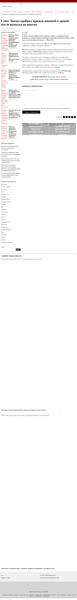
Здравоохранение (5, 199)
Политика (3, 219)
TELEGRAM (60, 77)
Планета (3, 217)
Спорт (2, 232)
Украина (3, 237)
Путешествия (4, 227)
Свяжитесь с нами (5, 578)
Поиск (2, 247)
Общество (3, 214)
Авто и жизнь (4, 184)
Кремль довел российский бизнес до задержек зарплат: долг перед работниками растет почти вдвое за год (15, 93)
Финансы (3, 240)
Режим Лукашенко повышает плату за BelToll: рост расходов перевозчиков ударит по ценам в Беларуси (14, 74)
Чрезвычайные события (6, 242)
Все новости (4, 189)
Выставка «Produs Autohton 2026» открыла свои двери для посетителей (10, 148)
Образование (4, 212)
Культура (3, 204)
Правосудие (4, 224)
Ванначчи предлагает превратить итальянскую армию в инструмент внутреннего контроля (13, 132)
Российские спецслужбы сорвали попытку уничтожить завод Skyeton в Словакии (11, 154)
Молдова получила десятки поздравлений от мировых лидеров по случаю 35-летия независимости (15, 113)
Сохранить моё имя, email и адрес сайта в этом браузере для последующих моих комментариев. (47, 108)
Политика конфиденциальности (47, 575)
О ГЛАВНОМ (4, 209)
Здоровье (3, 197)
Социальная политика (6, 229)
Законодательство (5, 194)
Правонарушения (5, 222)
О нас (2, 575)
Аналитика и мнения (6, 187)
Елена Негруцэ (10, 28)
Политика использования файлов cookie (49, 578)
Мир (2, 17)
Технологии (4, 235)
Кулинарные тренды (6, 202)
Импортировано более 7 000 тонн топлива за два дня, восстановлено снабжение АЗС (10, 160)
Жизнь (2, 192)
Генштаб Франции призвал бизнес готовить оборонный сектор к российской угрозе (10, 175)
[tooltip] (66, 1)
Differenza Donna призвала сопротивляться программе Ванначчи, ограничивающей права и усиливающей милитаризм (14, 40)
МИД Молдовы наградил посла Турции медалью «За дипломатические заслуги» (14, 57)
